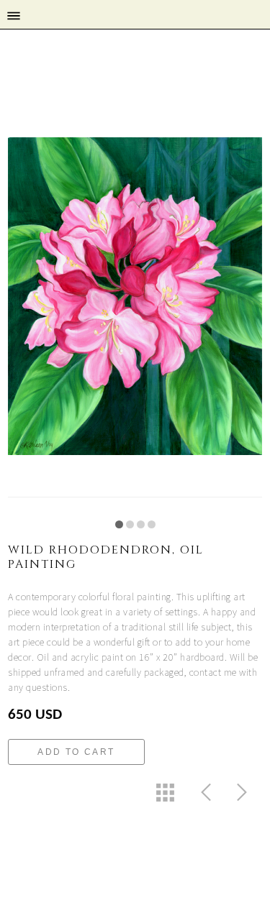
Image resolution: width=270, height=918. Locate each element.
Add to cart (75, 752)
